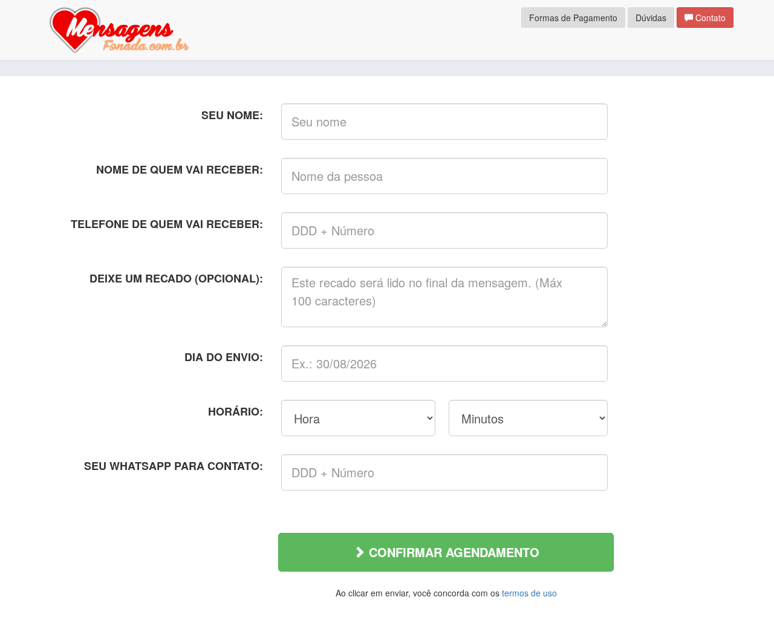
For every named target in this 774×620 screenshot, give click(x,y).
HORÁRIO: (235, 411)
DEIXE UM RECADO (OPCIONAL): (176, 278)
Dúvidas (651, 17)
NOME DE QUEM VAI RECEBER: (179, 169)
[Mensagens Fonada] (118, 28)
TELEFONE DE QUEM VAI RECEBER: (167, 224)
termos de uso (529, 593)
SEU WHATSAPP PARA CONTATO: (173, 466)
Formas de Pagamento (573, 17)
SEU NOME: (232, 115)
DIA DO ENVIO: (223, 357)
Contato (709, 17)
